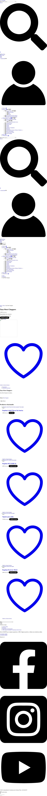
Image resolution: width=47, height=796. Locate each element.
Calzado (7, 125)
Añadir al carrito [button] (13, 466)
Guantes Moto (8, 124)
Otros (4, 305)
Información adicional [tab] (6, 388)
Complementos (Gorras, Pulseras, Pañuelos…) (14, 130)
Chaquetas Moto (9, 123)
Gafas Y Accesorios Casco (13, 122)
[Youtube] (23, 788)
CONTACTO (5, 135)
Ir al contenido (2, 0)
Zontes (9, 114)
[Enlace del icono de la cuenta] (23, 106)
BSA (9, 113)
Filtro (1, 57)
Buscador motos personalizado (11, 116)
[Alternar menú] (10, 109)
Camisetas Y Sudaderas (10, 127)
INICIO (4, 108)
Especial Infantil (9, 133)
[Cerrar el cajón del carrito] (1, 623)
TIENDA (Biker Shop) (6, 118)
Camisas (7, 126)
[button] (23, 56)
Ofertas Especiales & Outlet (11, 119)
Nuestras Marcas (9, 110)
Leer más (11, 412)
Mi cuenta (4, 627)
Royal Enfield (10, 112)
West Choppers (5, 397)
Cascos (7, 120)
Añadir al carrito (4, 317)
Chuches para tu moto (10, 132)
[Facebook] (23, 691)
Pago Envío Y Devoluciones (7, 628)
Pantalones (8, 128)
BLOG (3, 134)
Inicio (1, 305)
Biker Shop (2, 55)
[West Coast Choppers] (8, 336)
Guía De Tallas (5, 626)
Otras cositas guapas (9, 131)
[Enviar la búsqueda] (15, 1)
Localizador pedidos (3, 635)
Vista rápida (21, 406)
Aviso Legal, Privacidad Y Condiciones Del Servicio (11, 629)
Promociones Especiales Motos (11, 115)
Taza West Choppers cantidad (5, 316)
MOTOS (4, 109)
